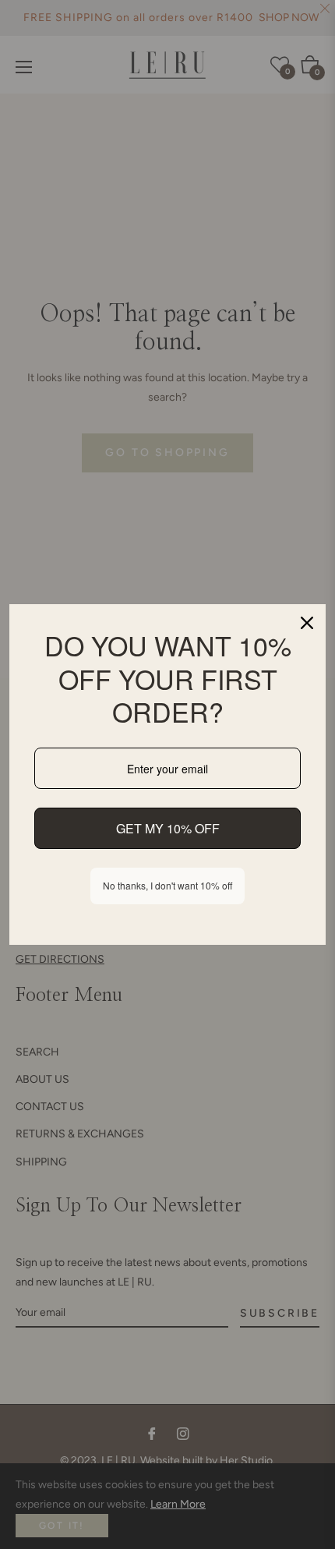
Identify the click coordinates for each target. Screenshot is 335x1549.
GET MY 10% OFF (168, 828)
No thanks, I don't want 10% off (167, 885)
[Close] (307, 623)
